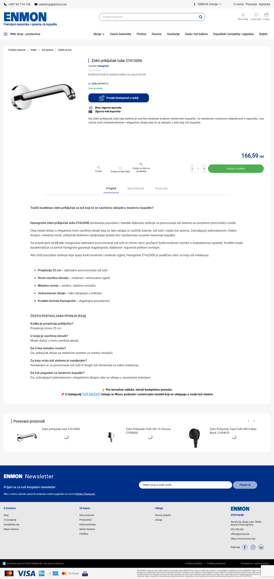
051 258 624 (237, 529)
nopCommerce (261, 563)
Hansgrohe (103, 66)
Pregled (111, 188)
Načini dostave (87, 529)
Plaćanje (251, 4)
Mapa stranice (11, 529)
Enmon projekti (163, 515)
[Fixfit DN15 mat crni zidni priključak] (195, 436)
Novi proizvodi (86, 515)
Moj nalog (243, 19)
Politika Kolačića (193, 563)
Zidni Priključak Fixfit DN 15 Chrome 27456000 (148, 430)
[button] (248, 421)
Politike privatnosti (85, 493)
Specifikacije (135, 188)
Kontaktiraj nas (12, 524)
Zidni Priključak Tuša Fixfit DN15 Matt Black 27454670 (233, 430)
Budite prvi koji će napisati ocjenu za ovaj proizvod (117, 74)
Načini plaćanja (87, 524)
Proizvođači (85, 519)
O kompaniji (10, 519)
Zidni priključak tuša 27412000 (61, 429)
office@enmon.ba (240, 534)
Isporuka (264, 4)
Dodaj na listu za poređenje (141, 170)
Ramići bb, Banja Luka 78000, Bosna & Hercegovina (246, 523)
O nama (238, 4)
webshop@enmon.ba (53, 4)
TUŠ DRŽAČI (91, 394)
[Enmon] (13, 476)
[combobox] (147, 17)
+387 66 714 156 (19, 4)
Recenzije (161, 188)
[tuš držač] (27, 436)
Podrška (83, 533)
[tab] (111, 188)
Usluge (158, 519)
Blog (6, 515)
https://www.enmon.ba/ (243, 538)
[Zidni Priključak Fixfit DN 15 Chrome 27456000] (111, 436)
